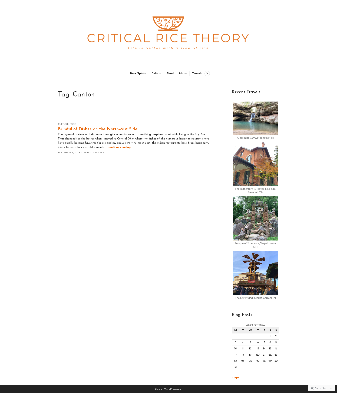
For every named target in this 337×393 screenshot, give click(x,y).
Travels (197, 73)
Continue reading (119, 147)
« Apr (235, 377)
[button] (255, 121)
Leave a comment (93, 152)
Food (170, 73)
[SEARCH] (207, 73)
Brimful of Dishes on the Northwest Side (97, 129)
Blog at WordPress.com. (168, 389)
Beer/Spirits (138, 73)
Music (183, 73)
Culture (156, 73)
